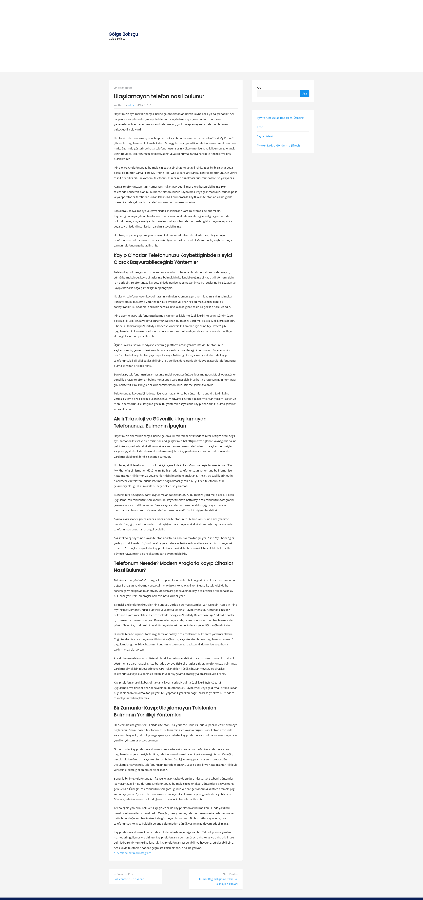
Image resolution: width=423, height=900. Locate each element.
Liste (260, 127)
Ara (259, 88)
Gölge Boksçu (123, 34)
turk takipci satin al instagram (132, 853)
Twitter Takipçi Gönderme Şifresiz (278, 145)
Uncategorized (123, 88)
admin (131, 105)
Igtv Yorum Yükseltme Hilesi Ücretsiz (280, 118)
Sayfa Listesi (265, 136)
